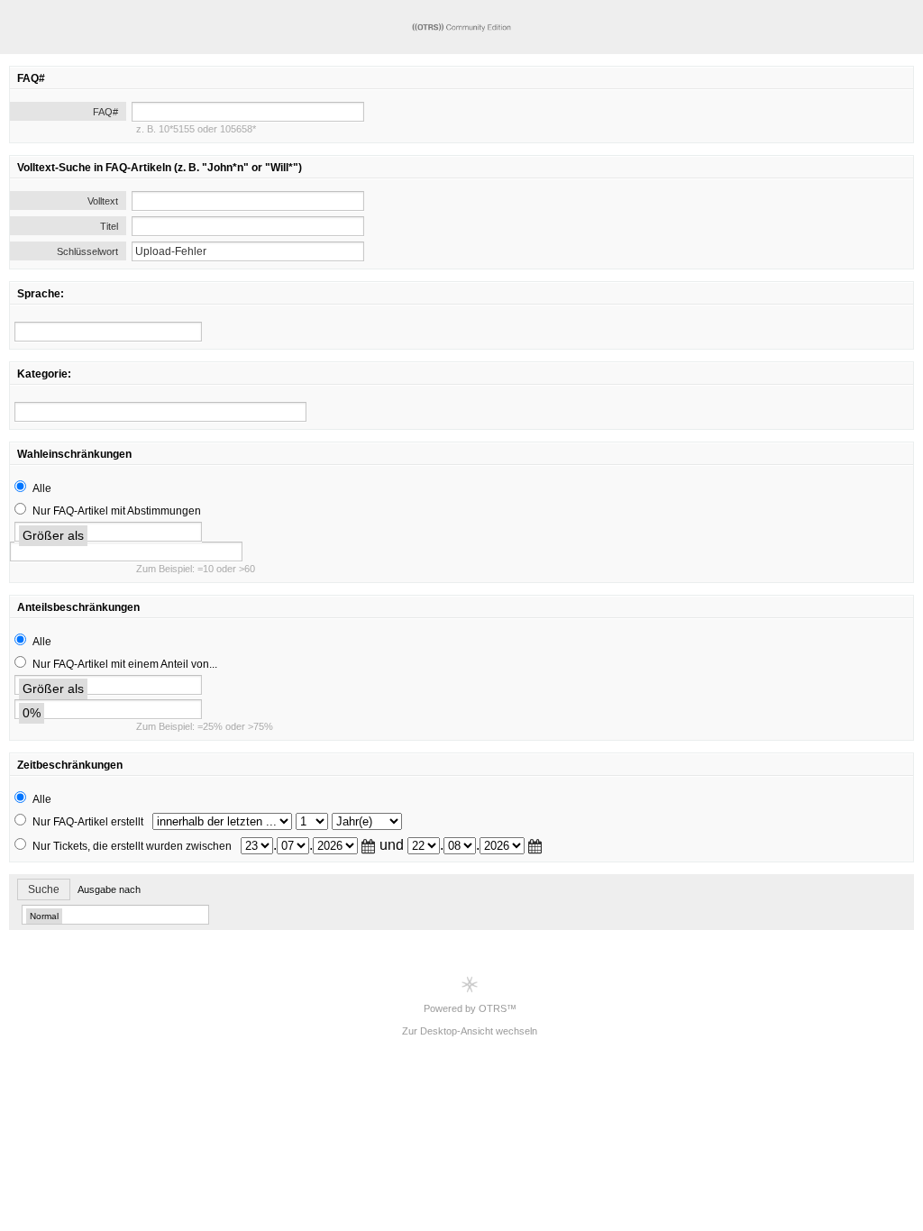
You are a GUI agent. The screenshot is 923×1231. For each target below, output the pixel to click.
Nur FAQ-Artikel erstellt (87, 822)
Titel (109, 226)
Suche (43, 889)
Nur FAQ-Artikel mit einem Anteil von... (124, 664)
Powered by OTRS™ (470, 1008)
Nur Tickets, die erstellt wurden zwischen (132, 846)
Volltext (102, 201)
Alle (41, 488)
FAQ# (105, 111)
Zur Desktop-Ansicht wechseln (469, 1031)
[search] (108, 332)
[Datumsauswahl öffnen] (368, 846)
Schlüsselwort (87, 251)
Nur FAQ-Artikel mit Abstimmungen (116, 511)
